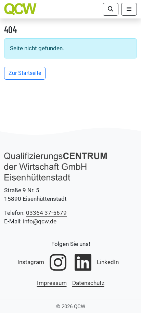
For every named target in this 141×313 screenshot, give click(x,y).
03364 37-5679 (46, 212)
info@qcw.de (39, 221)
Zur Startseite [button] (25, 73)
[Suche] (110, 9)
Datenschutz (88, 282)
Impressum (52, 282)
